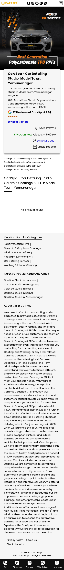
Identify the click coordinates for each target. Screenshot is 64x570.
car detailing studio (41, 312)
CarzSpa (20, 280)
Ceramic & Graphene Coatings (22, 248)
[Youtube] (37, 3)
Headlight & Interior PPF (17, 256)
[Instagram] (33, 3)
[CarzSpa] (9, 3)
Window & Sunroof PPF (17, 252)
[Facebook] (29, 3)
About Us (31, 540)
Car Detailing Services (17, 261)
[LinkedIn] (41, 3)
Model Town (50, 319)
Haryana (27, 323)
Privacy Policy (15, 540)
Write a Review (18, 122)
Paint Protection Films (16, 244)
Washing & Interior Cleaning (20, 265)
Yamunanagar (12, 323)
